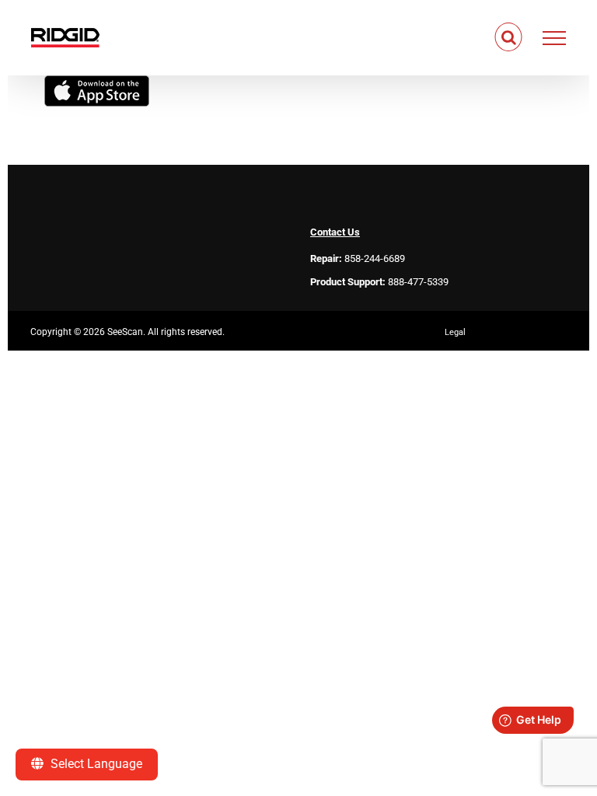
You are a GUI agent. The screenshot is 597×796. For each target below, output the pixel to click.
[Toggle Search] (508, 37)
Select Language (94, 763)
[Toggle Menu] (554, 38)
